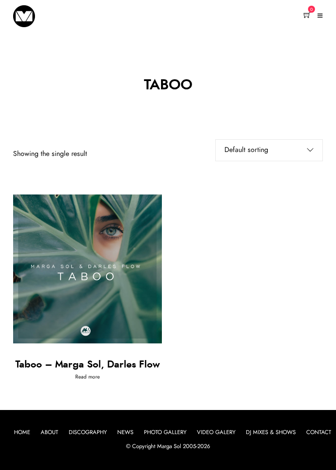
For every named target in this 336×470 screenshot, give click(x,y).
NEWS (125, 432)
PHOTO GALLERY (165, 432)
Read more (87, 376)
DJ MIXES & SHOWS (271, 432)
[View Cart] (307, 15)
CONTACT (318, 432)
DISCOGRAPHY (88, 432)
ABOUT (49, 432)
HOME (22, 432)
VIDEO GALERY (216, 432)
